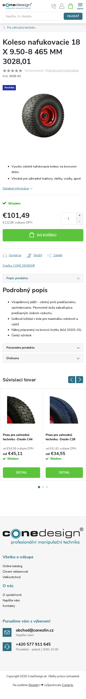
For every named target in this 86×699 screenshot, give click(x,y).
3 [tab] (47, 487)
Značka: (19, 266)
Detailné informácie (16, 188)
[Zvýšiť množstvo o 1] (79, 215)
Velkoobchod (12, 577)
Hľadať (73, 16)
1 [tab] (39, 487)
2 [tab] (43, 487)
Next (79, 379)
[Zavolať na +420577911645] (53, 6)
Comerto (67, 685)
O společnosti (12, 595)
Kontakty (9, 606)
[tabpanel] (21, 435)
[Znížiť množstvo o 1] (79, 221)
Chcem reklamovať (15, 572)
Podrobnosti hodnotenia (62, 71)
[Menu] (80, 6)
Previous (71, 379)
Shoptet (33, 685)
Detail (21, 472)
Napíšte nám (11, 600)
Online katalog (12, 566)
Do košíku (46, 235)
